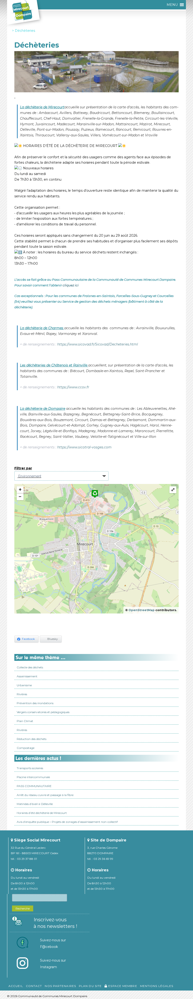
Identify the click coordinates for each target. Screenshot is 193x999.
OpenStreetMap (142, 610)
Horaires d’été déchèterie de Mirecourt (42, 813)
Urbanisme (24, 685)
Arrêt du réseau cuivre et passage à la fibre (45, 795)
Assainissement (27, 676)
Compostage (25, 748)
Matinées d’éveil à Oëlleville (35, 804)
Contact (34, 986)
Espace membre (122, 986)
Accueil (15, 986)
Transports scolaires (30, 768)
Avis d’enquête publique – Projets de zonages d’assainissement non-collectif (67, 822)
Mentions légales (156, 986)
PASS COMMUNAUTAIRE (34, 786)
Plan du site (90, 986)
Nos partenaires (60, 986)
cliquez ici (71, 285)
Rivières (22, 694)
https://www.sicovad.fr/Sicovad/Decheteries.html (97, 344)
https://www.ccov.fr (73, 387)
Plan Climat (25, 721)
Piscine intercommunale (33, 777)
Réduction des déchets (31, 739)
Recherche (23, 908)
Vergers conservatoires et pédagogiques (43, 712)
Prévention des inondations (35, 703)
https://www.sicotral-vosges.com (84, 447)
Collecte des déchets (30, 667)
